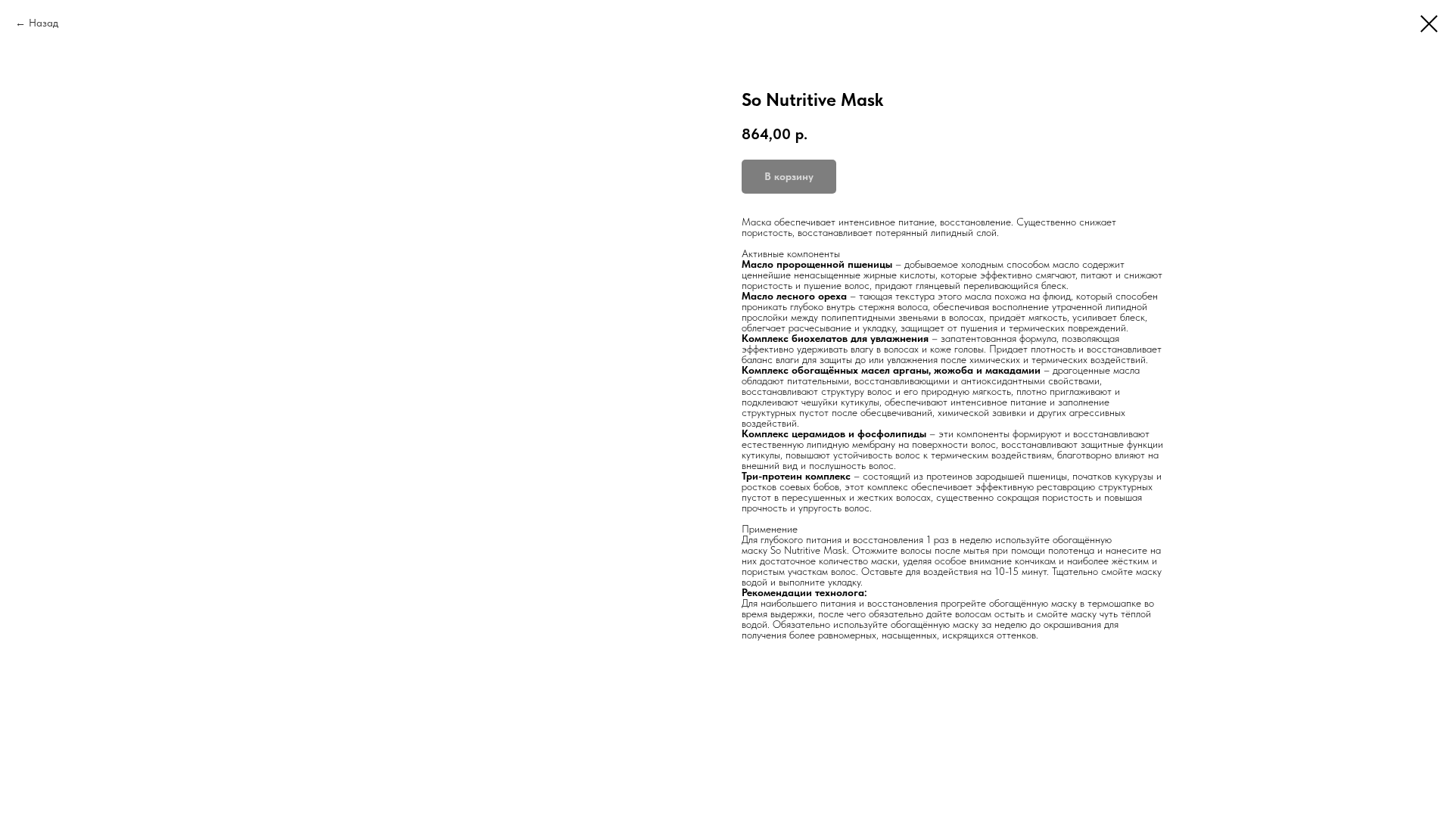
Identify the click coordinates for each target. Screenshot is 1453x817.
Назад (43, 23)
